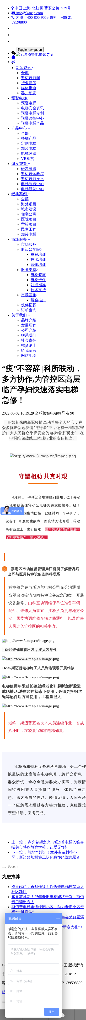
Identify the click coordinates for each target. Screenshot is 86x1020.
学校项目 (28, 224)
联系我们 (28, 335)
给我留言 (28, 350)
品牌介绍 (28, 320)
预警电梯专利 (32, 113)
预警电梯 (28, 103)
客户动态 (28, 93)
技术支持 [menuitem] (38, 290)
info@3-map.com (29, 13)
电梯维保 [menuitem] (38, 280)
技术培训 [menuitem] (38, 260)
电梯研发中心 (32, 189)
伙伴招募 (28, 305)
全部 (25, 73)
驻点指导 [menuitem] (38, 285)
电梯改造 (28, 153)
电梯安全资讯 (32, 108)
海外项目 (28, 204)
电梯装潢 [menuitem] (38, 275)
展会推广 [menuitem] (38, 300)
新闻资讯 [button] (24, 68)
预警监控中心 (32, 118)
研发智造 (28, 169)
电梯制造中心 (32, 184)
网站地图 (28, 355)
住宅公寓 (28, 214)
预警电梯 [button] (19, 98)
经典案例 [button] (19, 194)
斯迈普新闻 (30, 78)
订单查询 (28, 310)
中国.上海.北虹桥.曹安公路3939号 (42, 8)
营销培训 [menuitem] (38, 265)
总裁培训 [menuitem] (38, 254)
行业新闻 (28, 83)
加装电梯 (28, 148)
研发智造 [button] (19, 164)
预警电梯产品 (32, 123)
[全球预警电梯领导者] (43, 54)
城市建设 (28, 209)
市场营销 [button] (28, 295)
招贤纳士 (28, 345)
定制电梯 (28, 143)
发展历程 (28, 325)
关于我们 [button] (19, 315)
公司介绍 (28, 330)
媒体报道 (28, 88)
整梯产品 (28, 138)
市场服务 (28, 244)
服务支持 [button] (28, 270)
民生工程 (28, 229)
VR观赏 (27, 159)
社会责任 (28, 340)
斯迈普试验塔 (32, 174)
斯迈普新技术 (32, 179)
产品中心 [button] (19, 128)
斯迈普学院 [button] (30, 249)
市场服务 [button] (19, 239)
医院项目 (28, 219)
